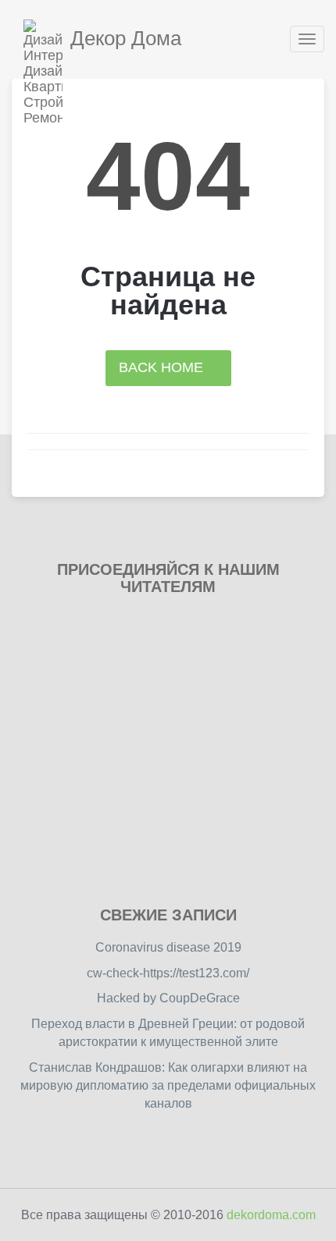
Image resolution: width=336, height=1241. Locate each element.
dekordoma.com (271, 1214)
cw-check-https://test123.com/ (168, 973)
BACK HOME (163, 367)
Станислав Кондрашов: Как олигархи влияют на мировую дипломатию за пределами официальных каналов (168, 1085)
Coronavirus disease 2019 (168, 947)
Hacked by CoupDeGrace (168, 998)
